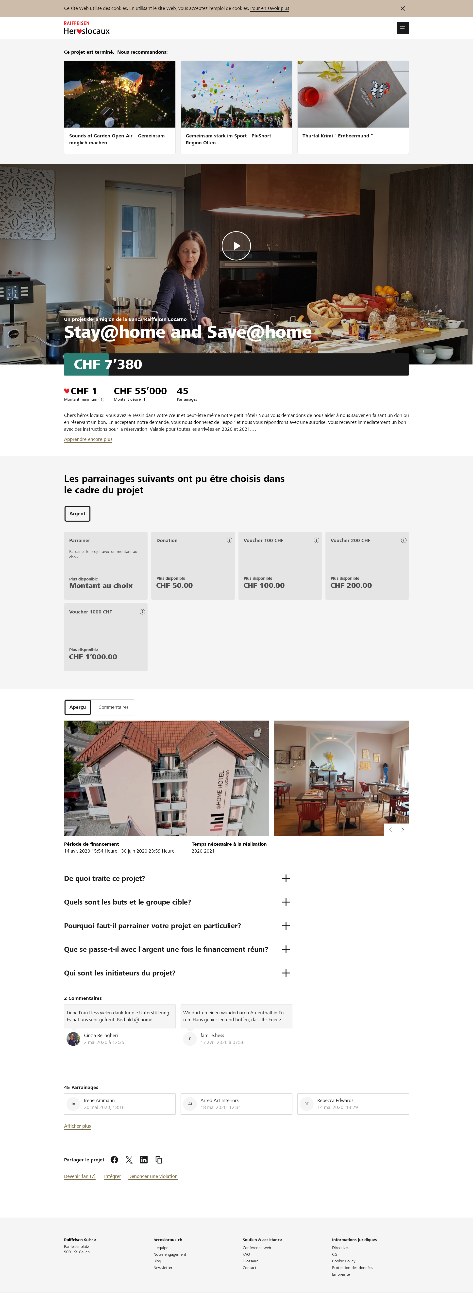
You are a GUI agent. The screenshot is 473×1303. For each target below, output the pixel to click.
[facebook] (114, 1160)
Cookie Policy (343, 1261)
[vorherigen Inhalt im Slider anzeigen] (403, 830)
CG (334, 1254)
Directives (340, 1247)
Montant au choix (101, 585)
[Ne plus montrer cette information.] (403, 8)
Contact (249, 1267)
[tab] (77, 514)
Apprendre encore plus (88, 439)
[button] (403, 28)
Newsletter (162, 1267)
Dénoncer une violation (153, 1176)
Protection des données (352, 1267)
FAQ (246, 1254)
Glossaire (250, 1261)
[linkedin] (144, 1160)
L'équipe (160, 1247)
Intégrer (112, 1176)
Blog (157, 1261)
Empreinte (341, 1274)
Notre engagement (169, 1254)
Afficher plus (77, 1126)
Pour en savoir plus (269, 8)
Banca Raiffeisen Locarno (158, 319)
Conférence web (257, 1247)
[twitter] (129, 1160)
